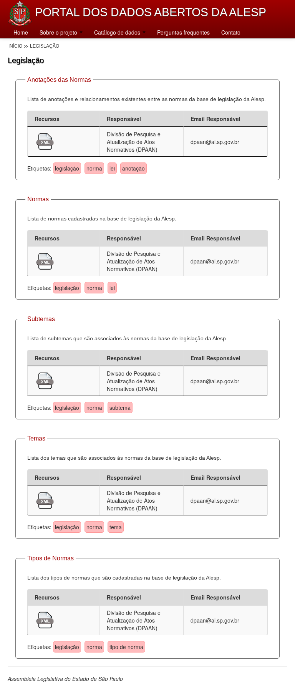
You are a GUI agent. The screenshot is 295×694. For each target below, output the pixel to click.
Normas (38, 199)
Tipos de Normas (50, 558)
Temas (36, 438)
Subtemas (41, 319)
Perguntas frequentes (183, 32)
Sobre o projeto (59, 32)
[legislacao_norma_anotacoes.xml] (45, 140)
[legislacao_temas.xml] (45, 500)
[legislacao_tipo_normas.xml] (45, 619)
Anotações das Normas (59, 79)
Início (15, 46)
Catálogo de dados (118, 32)
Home (20, 32)
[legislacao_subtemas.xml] (45, 380)
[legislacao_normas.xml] (45, 260)
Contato (230, 32)
